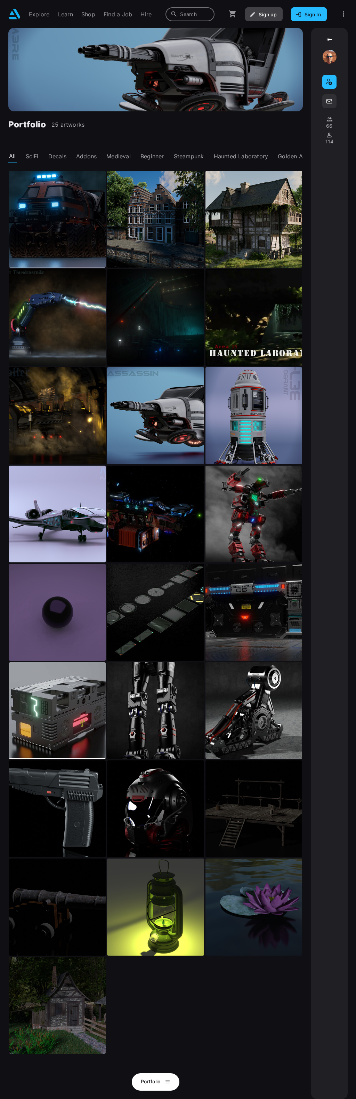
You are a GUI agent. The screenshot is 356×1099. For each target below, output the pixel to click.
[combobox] (190, 14)
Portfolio (151, 1081)
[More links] (343, 14)
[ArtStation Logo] (14, 14)
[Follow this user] (329, 82)
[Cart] (232, 14)
